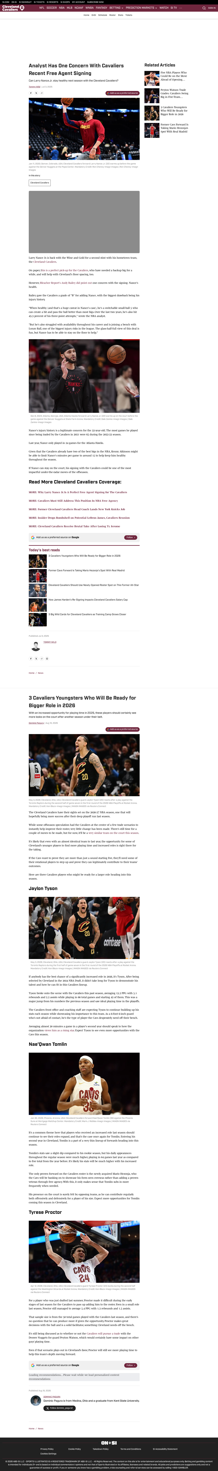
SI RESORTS (52, 2)
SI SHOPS (65, 2)
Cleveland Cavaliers (39, 183)
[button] (117, 8)
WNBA (90, 8)
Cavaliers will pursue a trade (103, 1333)
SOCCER (52, 8)
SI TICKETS (39, 2)
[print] (47, 659)
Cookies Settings (48, 1454)
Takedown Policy (100, 1449)
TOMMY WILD (49, 642)
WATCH (164, 8)
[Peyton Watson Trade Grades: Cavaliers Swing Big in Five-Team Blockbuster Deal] (166, 95)
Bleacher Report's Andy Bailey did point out (66, 282)
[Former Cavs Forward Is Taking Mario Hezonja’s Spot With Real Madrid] (166, 130)
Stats (120, 15)
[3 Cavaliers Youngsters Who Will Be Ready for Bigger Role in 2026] (166, 113)
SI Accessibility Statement (165, 1449)
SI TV (174, 8)
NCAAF (79, 8)
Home (86, 15)
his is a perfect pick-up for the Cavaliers (65, 270)
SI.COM (5, 2)
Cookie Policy (74, 1449)
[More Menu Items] (180, 8)
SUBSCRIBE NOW (95, 2)
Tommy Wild (34, 87)
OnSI (94, 15)
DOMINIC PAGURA (51, 1397)
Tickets (128, 15)
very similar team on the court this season (113, 832)
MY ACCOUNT (78, 2)
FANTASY (101, 8)
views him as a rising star (59, 1030)
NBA (62, 8)
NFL (41, 8)
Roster (112, 15)
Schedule (102, 15)
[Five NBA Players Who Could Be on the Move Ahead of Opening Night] (166, 78)
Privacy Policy (46, 1449)
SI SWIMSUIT (25, 2)
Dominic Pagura (36, 723)
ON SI (14, 2)
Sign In (212, 8)
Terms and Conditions (130, 1449)
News (40, 673)
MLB (69, 8)
